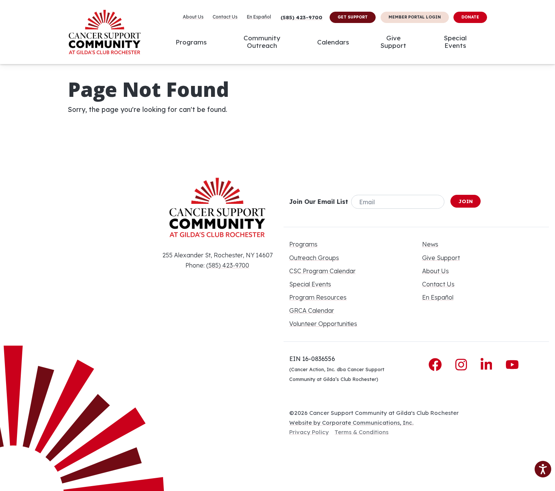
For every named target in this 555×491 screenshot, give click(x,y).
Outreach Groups (314, 258)
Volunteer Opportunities (323, 323)
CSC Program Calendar (322, 271)
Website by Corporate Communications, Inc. (351, 422)
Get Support (353, 17)
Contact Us (225, 17)
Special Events (455, 41)
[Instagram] (463, 364)
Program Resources (318, 297)
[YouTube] (512, 364)
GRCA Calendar (311, 310)
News (430, 244)
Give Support (393, 41)
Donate (470, 17)
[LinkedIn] (488, 364)
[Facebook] (437, 364)
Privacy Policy (309, 432)
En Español (259, 17)
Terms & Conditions (361, 432)
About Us (193, 17)
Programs (191, 42)
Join (465, 201)
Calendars (333, 42)
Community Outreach (262, 41)
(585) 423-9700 (301, 17)
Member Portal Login (414, 17)
